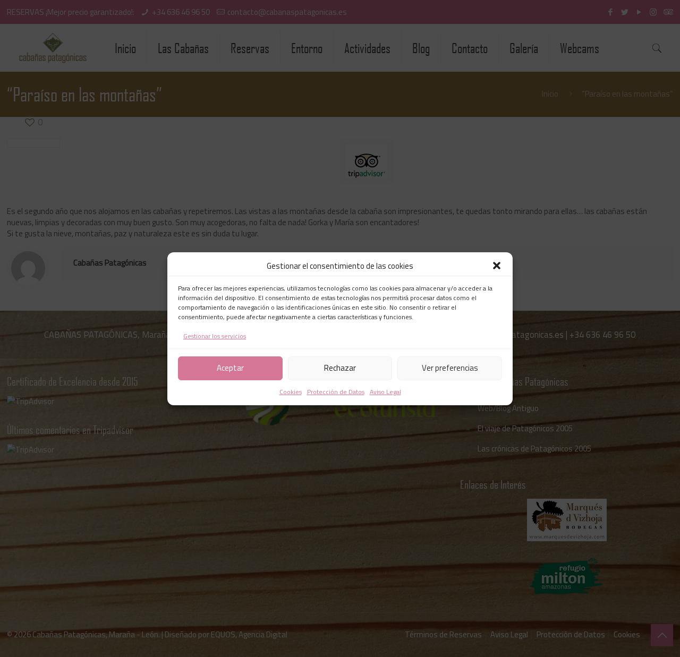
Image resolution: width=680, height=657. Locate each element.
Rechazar (340, 368)
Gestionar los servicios (214, 336)
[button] (496, 265)
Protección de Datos (335, 392)
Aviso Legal (385, 392)
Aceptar (230, 368)
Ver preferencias (450, 368)
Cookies (290, 392)
